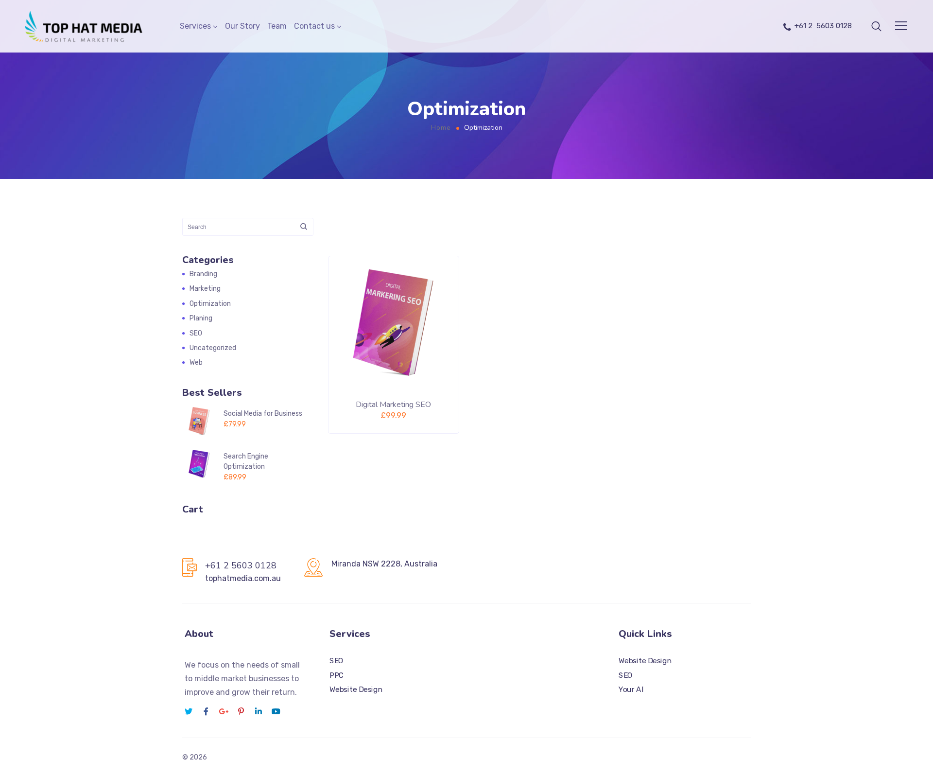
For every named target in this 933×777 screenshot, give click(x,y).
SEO (196, 333)
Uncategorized (213, 348)
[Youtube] (276, 711)
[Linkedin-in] (258, 711)
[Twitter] (188, 711)
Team (277, 26)
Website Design (355, 690)
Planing (201, 318)
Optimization (210, 304)
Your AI (631, 690)
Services (195, 26)
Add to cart (363, 408)
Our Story (242, 26)
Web (196, 362)
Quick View (427, 408)
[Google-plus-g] (223, 711)
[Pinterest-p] (241, 711)
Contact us (314, 26)
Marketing (205, 288)
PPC (336, 675)
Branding (203, 274)
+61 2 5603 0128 (823, 25)
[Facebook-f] (206, 711)
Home (441, 127)
